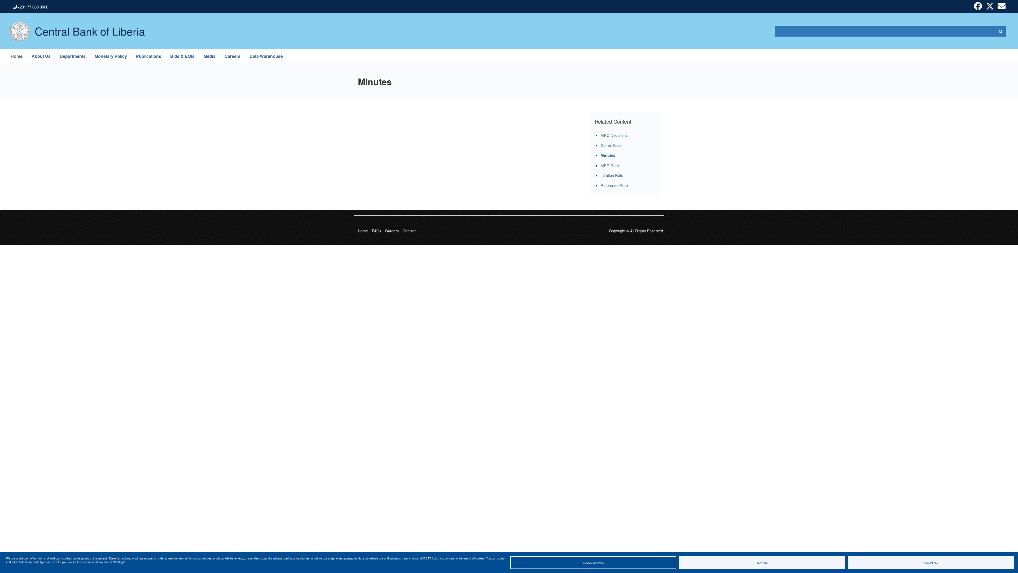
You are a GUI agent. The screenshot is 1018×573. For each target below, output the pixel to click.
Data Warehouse (266, 56)
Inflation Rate (611, 175)
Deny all (762, 562)
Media (210, 56)
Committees (611, 145)
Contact (409, 230)
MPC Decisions (614, 135)
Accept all (931, 562)
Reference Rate (614, 185)
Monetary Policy (111, 56)
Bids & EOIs (182, 56)
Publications (148, 56)
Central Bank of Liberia (90, 27)
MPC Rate (609, 165)
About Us (41, 56)
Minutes (607, 155)
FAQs (376, 230)
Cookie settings (593, 562)
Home (17, 56)
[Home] (16, 31)
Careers (232, 56)
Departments (73, 56)
